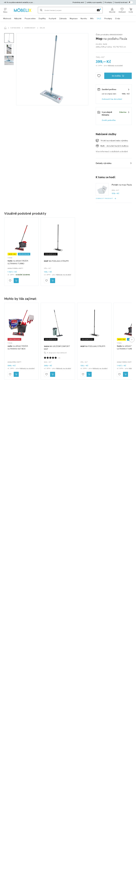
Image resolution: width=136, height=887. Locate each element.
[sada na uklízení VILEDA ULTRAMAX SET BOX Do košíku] (16, 374)
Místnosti (7, 18)
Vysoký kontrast (121, 2)
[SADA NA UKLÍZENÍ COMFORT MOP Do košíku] (52, 374)
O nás (117, 18)
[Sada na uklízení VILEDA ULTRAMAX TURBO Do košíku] (16, 280)
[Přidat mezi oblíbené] (99, 76)
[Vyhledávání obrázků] (98, 10)
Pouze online (30, 18)
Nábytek (18, 18)
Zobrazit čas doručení (112, 99)
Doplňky (42, 18)
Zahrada (63, 18)
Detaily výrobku (104, 163)
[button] (9, 38)
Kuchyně (52, 18)
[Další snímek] (131, 339)
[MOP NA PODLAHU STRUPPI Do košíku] (52, 280)
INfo (92, 18)
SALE (99, 18)
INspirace (73, 18)
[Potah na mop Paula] (102, 189)
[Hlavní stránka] (5, 28)
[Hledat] (41, 10)
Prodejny (108, 18)
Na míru (84, 18)
